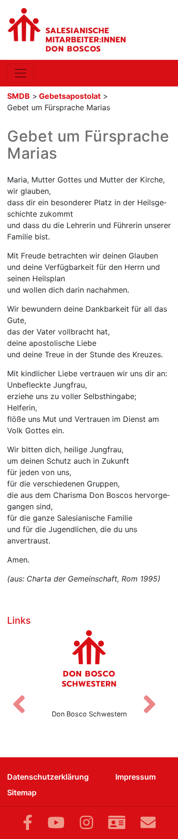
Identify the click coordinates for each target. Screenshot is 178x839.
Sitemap (22, 792)
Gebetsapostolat (70, 96)
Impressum (135, 777)
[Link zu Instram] (86, 822)
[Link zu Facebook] (27, 822)
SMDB (18, 96)
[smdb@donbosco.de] (148, 822)
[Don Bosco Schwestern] (89, 665)
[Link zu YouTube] (56, 822)
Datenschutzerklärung (48, 777)
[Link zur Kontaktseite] (116, 822)
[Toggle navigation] (20, 73)
